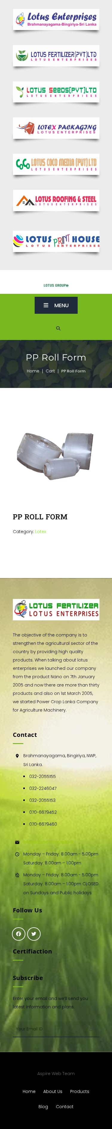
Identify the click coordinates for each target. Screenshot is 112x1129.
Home (33, 371)
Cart (50, 371)
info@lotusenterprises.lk (48, 842)
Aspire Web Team (56, 1074)
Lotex (40, 532)
